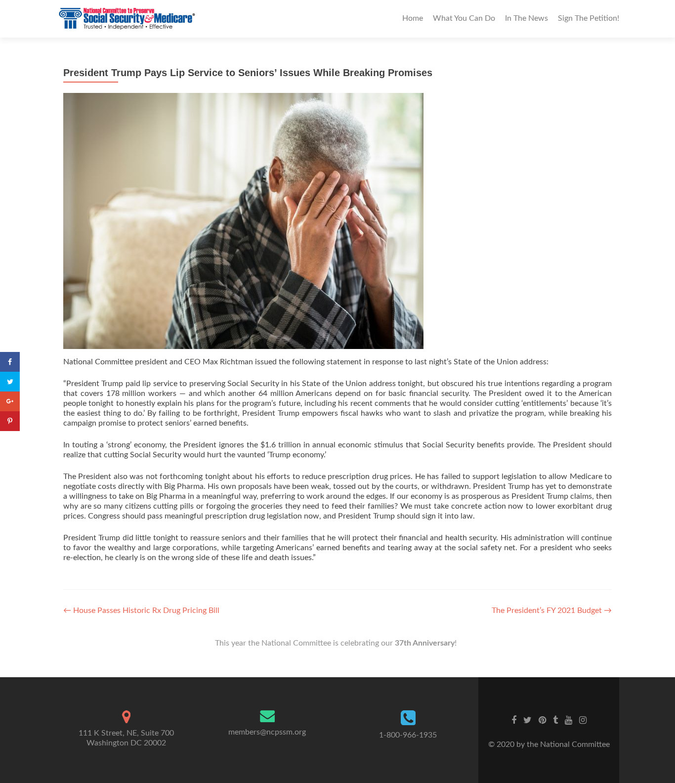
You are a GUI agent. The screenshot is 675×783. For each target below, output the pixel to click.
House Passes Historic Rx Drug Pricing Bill (141, 610)
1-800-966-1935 (408, 735)
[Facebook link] (513, 720)
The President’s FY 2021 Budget (552, 610)
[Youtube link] (568, 720)
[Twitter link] (527, 720)
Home (412, 18)
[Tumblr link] (555, 720)
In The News (526, 18)
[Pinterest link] (542, 720)
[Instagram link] (583, 720)
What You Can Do (464, 18)
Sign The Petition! (588, 18)
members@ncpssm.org (267, 732)
